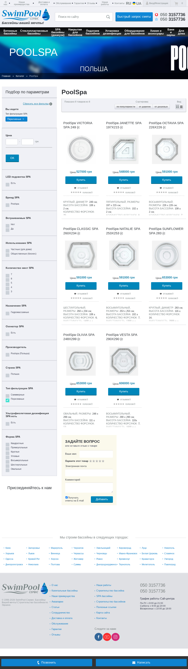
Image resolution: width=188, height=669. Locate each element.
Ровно (99, 559)
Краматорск (148, 559)
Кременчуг (124, 559)
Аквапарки (57, 601)
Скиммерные (17, 394)
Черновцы (101, 553)
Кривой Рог (34, 559)
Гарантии (57, 629)
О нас (55, 585)
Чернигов (78, 548)
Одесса (9, 559)
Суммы (77, 564)
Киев (8, 548)
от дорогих (145, 106)
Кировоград (125, 548)
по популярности (126, 106)
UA (138, 3)
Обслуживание (60, 623)
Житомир (78, 559)
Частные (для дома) (21, 249)
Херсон (55, 559)
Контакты (101, 618)
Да (12, 229)
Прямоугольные (19, 447)
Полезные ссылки (106, 607)
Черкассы (79, 553)
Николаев (33, 564)
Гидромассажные (20, 312)
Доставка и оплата (62, 618)
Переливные (17, 399)
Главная (6, 76)
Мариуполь (57, 548)
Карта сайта (103, 612)
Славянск (169, 553)
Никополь (169, 548)
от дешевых (161, 106)
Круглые (15, 451)
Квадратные (17, 443)
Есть (13, 183)
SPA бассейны (104, 596)
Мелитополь (148, 564)
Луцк (144, 548)
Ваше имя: (71, 453)
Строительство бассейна (110, 590)
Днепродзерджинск (106, 564)
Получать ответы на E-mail (74, 499)
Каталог (20, 76)
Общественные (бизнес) (23, 253)
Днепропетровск (14, 564)
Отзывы (56, 634)
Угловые (15, 456)
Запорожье (34, 548)
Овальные (16, 469)
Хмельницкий (103, 548)
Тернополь (124, 564)
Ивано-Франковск (128, 553)
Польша (15, 374)
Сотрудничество (61, 612)
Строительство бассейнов (110, 601)
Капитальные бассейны (65, 590)
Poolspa (15, 204)
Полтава (55, 564)
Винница (55, 553)
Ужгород (168, 559)
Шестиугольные (19, 464)
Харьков (10, 553)
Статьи (55, 607)
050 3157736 (152, 585)
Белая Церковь (150, 553)
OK (12, 158)
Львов (31, 553)
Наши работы (103, 585)
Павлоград (170, 564)
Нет (13, 224)
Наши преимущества (63, 596)
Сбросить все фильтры (36, 103)
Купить (81, 179)
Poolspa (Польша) (20, 353)
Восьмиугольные (19, 460)
